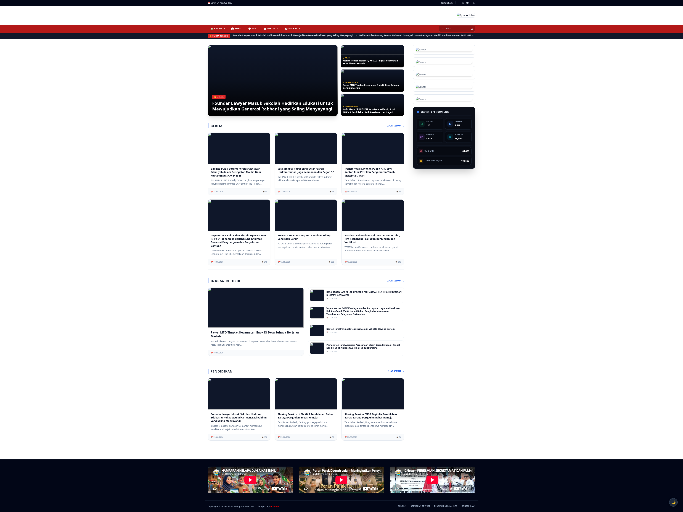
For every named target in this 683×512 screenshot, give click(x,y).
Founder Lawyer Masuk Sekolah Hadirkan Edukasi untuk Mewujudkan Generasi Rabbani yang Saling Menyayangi (269, 35)
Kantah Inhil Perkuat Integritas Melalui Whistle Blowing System (360, 329)
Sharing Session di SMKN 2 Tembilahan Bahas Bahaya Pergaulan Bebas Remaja (305, 415)
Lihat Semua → (395, 125)
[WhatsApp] (474, 2)
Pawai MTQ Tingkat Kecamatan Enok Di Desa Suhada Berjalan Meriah (371, 62)
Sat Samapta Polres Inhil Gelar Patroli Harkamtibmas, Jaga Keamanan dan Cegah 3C (306, 170)
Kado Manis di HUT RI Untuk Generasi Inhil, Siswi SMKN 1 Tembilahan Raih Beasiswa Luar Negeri (369, 86)
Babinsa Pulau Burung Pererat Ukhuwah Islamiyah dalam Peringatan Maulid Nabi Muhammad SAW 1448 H (392, 35)
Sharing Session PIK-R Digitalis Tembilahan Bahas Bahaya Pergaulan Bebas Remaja (371, 415)
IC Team (274, 506)
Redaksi (402, 506)
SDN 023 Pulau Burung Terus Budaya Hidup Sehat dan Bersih (304, 237)
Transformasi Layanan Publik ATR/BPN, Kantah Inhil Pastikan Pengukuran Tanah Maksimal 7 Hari (370, 111)
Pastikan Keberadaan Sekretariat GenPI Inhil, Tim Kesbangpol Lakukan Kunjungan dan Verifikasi (372, 239)
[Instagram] (463, 2)
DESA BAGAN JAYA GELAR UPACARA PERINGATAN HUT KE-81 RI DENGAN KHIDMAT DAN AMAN (364, 294)
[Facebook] (459, 2)
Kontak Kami (447, 2)
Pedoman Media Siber (445, 506)
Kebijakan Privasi (420, 506)
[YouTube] (467, 2)
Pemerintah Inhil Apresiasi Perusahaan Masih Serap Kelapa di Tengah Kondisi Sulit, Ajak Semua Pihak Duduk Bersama (363, 347)
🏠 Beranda (218, 28)
